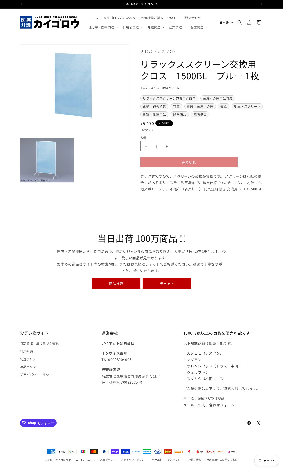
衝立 (223, 106)
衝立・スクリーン (247, 106)
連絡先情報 (194, 459)
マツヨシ (194, 359)
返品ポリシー (29, 367)
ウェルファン (198, 372)
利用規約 (26, 351)
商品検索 (116, 283)
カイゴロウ (62, 460)
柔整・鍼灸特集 (154, 106)
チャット (167, 283)
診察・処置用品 (154, 114)
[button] (103, 27)
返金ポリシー (108, 459)
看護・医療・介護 (200, 106)
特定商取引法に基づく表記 (39, 343)
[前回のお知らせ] (21, 4)
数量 (143, 138)
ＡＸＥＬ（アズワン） (205, 353)
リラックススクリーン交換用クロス (169, 98)
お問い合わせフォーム (216, 405)
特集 (176, 106)
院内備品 (200, 114)
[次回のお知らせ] (261, 4)
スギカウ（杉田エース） (207, 378)
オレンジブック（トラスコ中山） (214, 366)
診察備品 (179, 114)
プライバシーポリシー (36, 374)
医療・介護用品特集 (218, 98)
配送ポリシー (29, 359)
